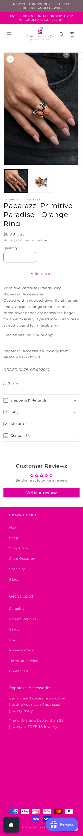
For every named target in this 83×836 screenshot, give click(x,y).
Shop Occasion (22, 558)
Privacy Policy (21, 650)
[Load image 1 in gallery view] (16, 181)
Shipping (9, 240)
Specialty (17, 569)
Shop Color (19, 548)
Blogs (14, 579)
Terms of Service (23, 661)
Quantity (10, 248)
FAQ (13, 640)
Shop (13, 538)
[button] (9, 34)
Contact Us (19, 671)
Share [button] (13, 383)
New (13, 527)
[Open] (11, 825)
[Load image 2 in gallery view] (41, 181)
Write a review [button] (41, 493)
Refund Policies (22, 619)
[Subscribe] (68, 763)
